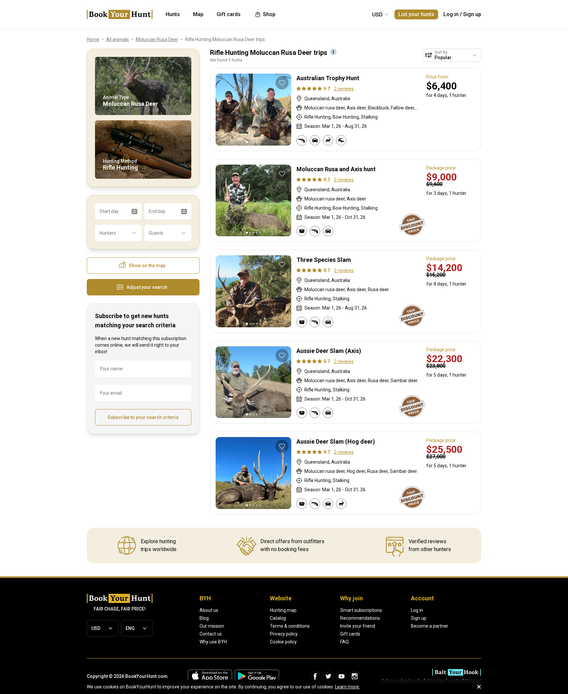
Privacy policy (284, 633)
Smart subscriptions (361, 610)
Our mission (212, 626)
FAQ (344, 641)
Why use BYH (213, 641)
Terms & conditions (290, 626)
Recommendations (360, 618)
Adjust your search (147, 287)
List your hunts (416, 14)
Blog (204, 618)
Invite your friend (357, 626)
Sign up (472, 14)
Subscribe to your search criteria (142, 417)
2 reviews (344, 88)
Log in (451, 14)
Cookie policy (283, 641)
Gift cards (350, 633)
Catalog (278, 618)
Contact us (211, 633)
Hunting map (283, 610)
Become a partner (429, 626)
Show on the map (147, 265)
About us (209, 610)
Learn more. (347, 686)
